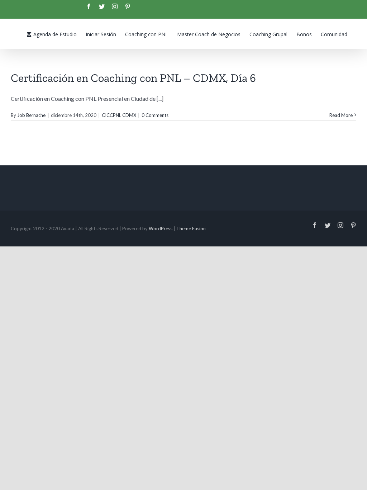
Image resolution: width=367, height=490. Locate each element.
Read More (341, 115)
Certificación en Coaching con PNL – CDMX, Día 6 (133, 78)
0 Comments (155, 115)
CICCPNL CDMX (119, 115)
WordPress (160, 228)
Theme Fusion (191, 228)
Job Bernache (31, 115)
